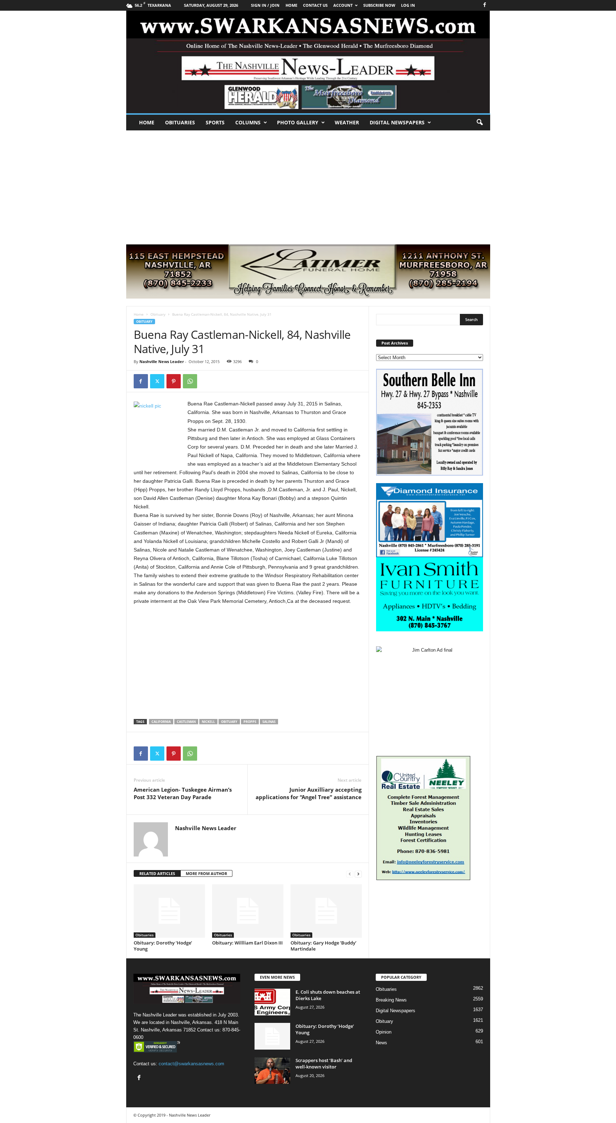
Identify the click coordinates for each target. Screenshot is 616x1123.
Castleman (186, 721)
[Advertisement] (308, 184)
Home (146, 122)
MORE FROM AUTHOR (206, 873)
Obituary (157, 314)
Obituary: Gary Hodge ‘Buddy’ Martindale (323, 946)
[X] (157, 381)
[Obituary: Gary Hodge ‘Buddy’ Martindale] (326, 911)
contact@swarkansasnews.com (191, 1063)
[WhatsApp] (190, 381)
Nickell (208, 721)
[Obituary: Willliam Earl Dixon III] (247, 911)
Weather (347, 122)
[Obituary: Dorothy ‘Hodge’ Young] (169, 911)
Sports (215, 122)
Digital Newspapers (397, 122)
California (161, 721)
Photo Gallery (297, 122)
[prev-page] (349, 874)
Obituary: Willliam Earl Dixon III (247, 943)
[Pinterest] (173, 381)
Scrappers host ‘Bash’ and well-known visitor (324, 1063)
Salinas (269, 721)
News (381, 1042)
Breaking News (391, 1000)
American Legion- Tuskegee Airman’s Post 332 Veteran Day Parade (183, 793)
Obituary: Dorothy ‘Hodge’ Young (163, 946)
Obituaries (180, 122)
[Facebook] (485, 5)
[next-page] (358, 874)
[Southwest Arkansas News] (308, 62)
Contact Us (315, 5)
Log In (408, 5)
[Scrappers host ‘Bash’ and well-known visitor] (272, 1070)
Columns (248, 122)
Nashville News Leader (161, 361)
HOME (291, 5)
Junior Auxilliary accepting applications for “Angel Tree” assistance (308, 793)
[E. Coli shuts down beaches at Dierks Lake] (272, 1002)
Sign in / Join (265, 5)
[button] (479, 122)
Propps (249, 721)
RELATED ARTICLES (157, 873)
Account (343, 5)
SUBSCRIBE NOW (379, 5)
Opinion (383, 1032)
